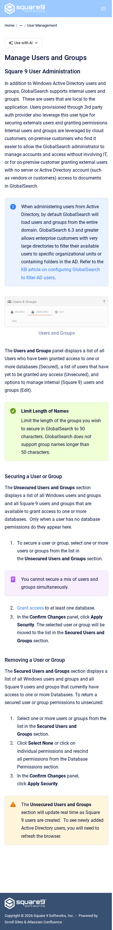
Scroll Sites (14, 922)
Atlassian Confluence (44, 922)
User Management (42, 25)
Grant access (30, 608)
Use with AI (23, 43)
